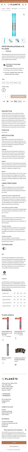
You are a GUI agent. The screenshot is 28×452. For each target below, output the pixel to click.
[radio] (3, 82)
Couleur (4, 86)
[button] (25, 430)
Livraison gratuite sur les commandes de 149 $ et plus (14, 1)
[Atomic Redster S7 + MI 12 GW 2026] (20, 323)
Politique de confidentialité (14, 449)
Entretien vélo (5, 424)
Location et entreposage (7, 421)
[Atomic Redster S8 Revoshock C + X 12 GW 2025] (8, 323)
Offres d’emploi (5, 414)
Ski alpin (8, 8)
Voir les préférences (14, 446)
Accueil (3, 8)
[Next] (24, 40)
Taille (3, 79)
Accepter (14, 442)
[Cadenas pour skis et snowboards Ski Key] (20, 350)
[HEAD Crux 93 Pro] (8, 350)
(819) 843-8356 (6, 393)
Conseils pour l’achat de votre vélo (9, 423)
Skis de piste (14, 8)
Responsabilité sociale (7, 412)
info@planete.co (6, 395)
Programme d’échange (7, 411)
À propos (4, 409)
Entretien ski (5, 426)
